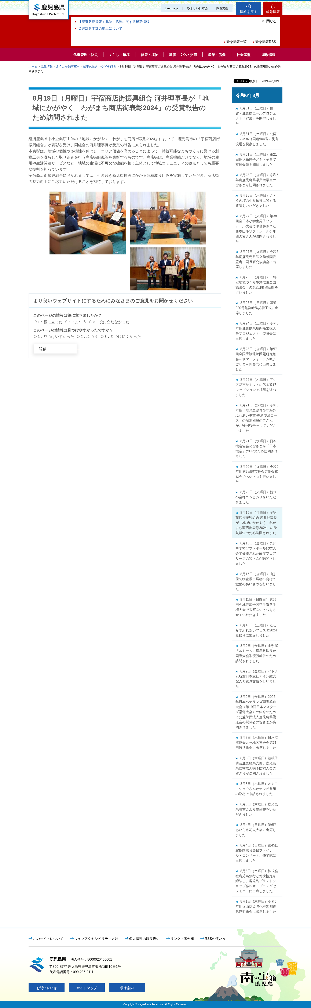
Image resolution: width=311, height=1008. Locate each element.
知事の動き (90, 66)
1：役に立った (50, 322)
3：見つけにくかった (123, 336)
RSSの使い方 (215, 938)
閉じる (271, 21)
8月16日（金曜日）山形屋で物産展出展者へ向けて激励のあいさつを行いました (256, 581)
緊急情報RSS (265, 42)
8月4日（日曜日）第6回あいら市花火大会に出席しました (256, 830)
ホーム (33, 66)
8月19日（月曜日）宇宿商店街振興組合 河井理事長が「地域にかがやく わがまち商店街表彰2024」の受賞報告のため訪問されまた (256, 523)
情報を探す (248, 12)
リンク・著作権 (182, 938)
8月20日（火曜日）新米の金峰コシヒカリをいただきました (256, 497)
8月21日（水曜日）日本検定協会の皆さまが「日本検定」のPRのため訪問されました (256, 448)
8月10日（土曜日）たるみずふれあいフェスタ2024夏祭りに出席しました (256, 630)
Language (171, 8)
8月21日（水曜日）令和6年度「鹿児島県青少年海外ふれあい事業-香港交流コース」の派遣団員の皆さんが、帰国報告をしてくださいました (256, 417)
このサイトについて (48, 938)
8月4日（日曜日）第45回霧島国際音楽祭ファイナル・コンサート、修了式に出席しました (256, 853)
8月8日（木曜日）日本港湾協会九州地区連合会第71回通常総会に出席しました (256, 743)
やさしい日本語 (197, 8)
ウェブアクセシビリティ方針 (96, 938)
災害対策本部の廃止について (100, 28)
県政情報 (47, 66)
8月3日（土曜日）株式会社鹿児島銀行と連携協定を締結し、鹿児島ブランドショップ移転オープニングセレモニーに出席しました (256, 881)
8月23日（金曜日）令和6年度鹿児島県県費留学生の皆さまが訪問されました (256, 180)
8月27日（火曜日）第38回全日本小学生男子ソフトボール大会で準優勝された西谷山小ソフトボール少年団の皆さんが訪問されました (256, 228)
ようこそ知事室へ (68, 66)
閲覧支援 (222, 8)
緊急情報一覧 (236, 42)
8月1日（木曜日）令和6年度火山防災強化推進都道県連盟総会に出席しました (256, 906)
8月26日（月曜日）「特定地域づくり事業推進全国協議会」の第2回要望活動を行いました (256, 284)
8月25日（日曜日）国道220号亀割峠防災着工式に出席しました (256, 308)
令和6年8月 (109, 66)
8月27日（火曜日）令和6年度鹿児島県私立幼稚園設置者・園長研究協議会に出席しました (256, 259)
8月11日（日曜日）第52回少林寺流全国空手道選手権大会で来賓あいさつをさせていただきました (256, 607)
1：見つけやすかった (56, 336)
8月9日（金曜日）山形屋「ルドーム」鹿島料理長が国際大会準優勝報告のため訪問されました (256, 653)
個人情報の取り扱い (144, 938)
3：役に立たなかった (111, 322)
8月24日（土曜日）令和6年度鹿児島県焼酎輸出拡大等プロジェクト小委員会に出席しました (256, 331)
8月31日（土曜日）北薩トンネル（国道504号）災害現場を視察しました (256, 139)
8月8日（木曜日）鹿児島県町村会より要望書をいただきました (256, 809)
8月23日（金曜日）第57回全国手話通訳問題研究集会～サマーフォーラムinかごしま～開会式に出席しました (256, 359)
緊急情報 (273, 12)
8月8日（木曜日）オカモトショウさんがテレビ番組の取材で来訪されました (256, 789)
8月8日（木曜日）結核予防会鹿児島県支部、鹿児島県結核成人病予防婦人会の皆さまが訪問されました (256, 765)
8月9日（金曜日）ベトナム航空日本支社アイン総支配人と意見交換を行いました (256, 679)
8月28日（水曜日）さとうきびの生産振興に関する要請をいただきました (256, 200)
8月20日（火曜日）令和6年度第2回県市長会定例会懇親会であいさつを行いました (256, 474)
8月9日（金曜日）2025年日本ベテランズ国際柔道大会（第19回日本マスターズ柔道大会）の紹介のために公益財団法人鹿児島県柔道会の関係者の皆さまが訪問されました (256, 712)
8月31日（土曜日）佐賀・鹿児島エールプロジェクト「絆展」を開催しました (255, 115)
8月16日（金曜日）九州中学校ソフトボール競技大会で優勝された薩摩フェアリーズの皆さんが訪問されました (256, 553)
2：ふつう (78, 322)
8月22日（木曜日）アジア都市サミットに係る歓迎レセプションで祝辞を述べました (256, 387)
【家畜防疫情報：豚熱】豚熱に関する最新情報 (113, 21)
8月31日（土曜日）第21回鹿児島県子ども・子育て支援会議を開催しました (256, 159)
